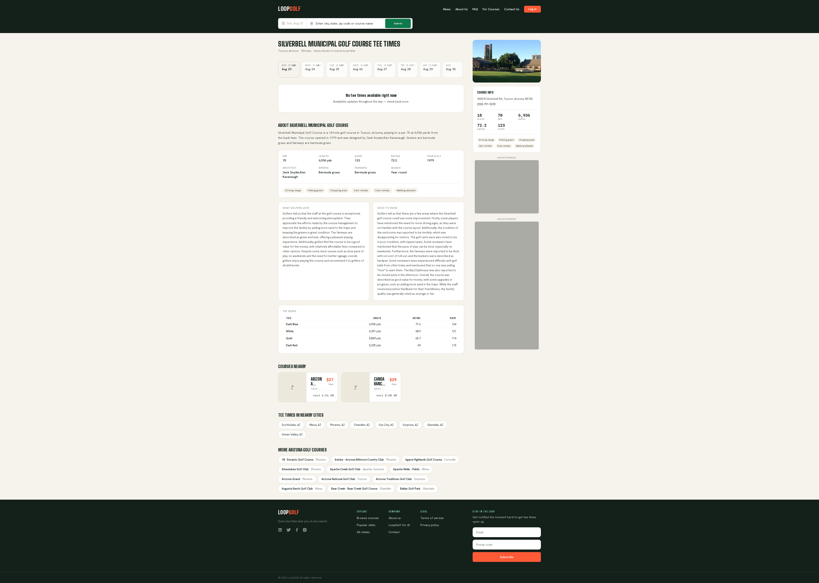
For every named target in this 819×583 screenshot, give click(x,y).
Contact (394, 532)
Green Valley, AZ (292, 434)
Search (398, 23)
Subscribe (507, 557)
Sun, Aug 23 (295, 23)
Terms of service (432, 518)
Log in (532, 9)
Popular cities (366, 525)
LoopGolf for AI (399, 525)
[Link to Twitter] (288, 529)
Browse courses (368, 518)
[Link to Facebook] (297, 529)
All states (363, 532)
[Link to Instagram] (305, 529)
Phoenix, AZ (337, 425)
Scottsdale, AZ (291, 425)
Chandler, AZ (362, 425)
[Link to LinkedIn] (280, 529)
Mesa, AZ (315, 425)
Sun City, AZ (386, 425)
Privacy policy (429, 525)
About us (395, 518)
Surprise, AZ (410, 425)
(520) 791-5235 (486, 104)
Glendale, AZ (435, 425)
